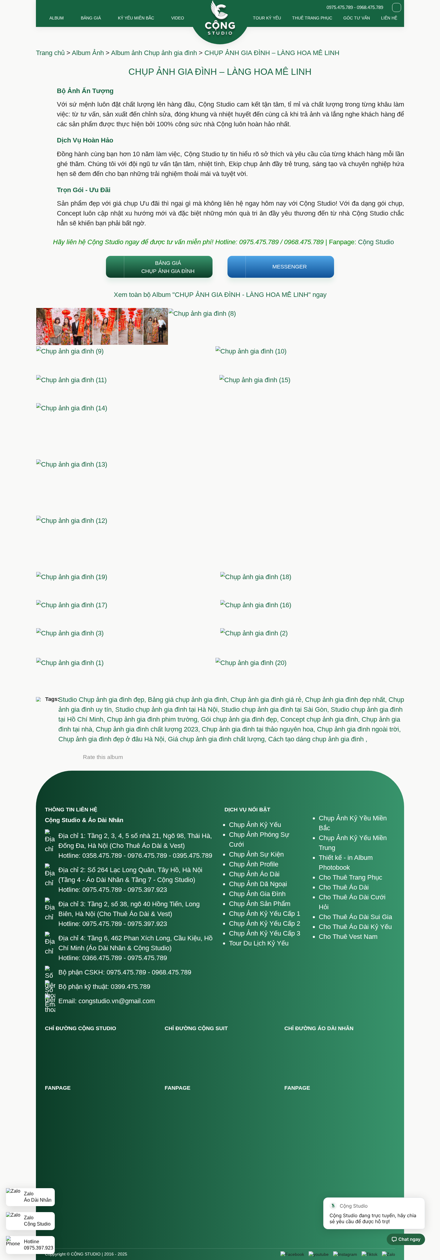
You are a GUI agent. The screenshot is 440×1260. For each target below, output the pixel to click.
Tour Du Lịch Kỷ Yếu (259, 943)
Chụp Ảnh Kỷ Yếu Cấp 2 (264, 923)
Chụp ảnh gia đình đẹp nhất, (347, 699)
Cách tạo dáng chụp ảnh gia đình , (317, 739)
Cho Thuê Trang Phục (350, 877)
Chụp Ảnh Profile (253, 864)
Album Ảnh (88, 53)
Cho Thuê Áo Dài (344, 887)
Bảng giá (91, 18)
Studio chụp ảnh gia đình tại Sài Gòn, (276, 709)
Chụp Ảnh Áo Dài (254, 874)
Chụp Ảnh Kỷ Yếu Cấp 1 (264, 913)
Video (177, 18)
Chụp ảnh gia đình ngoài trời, (359, 729)
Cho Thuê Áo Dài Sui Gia (355, 917)
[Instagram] (345, 1254)
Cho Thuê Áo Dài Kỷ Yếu (355, 926)
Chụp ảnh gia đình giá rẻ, (267, 699)
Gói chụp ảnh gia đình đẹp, (240, 719)
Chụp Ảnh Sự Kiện (256, 854)
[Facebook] (292, 1254)
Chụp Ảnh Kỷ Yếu (255, 824)
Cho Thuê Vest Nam (348, 936)
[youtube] (319, 1254)
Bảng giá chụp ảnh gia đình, (189, 699)
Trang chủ (50, 53)
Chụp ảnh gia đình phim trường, (154, 719)
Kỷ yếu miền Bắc (136, 18)
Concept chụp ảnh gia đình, (321, 719)
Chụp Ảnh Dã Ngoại (258, 884)
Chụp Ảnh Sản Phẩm (259, 903)
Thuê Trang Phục (312, 18)
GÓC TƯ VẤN (356, 18)
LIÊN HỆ (389, 18)
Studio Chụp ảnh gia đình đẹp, (103, 699)
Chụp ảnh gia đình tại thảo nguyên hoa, (259, 729)
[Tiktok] (369, 1254)
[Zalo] (388, 1254)
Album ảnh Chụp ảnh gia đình (154, 53)
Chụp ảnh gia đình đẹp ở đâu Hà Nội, (113, 739)
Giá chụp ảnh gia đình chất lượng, (218, 739)
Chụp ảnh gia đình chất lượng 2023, (149, 729)
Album (56, 18)
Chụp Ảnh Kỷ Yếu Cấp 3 (264, 933)
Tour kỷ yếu (267, 18)
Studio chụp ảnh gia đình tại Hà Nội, (168, 709)
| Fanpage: (205, 242)
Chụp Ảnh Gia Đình (257, 894)
